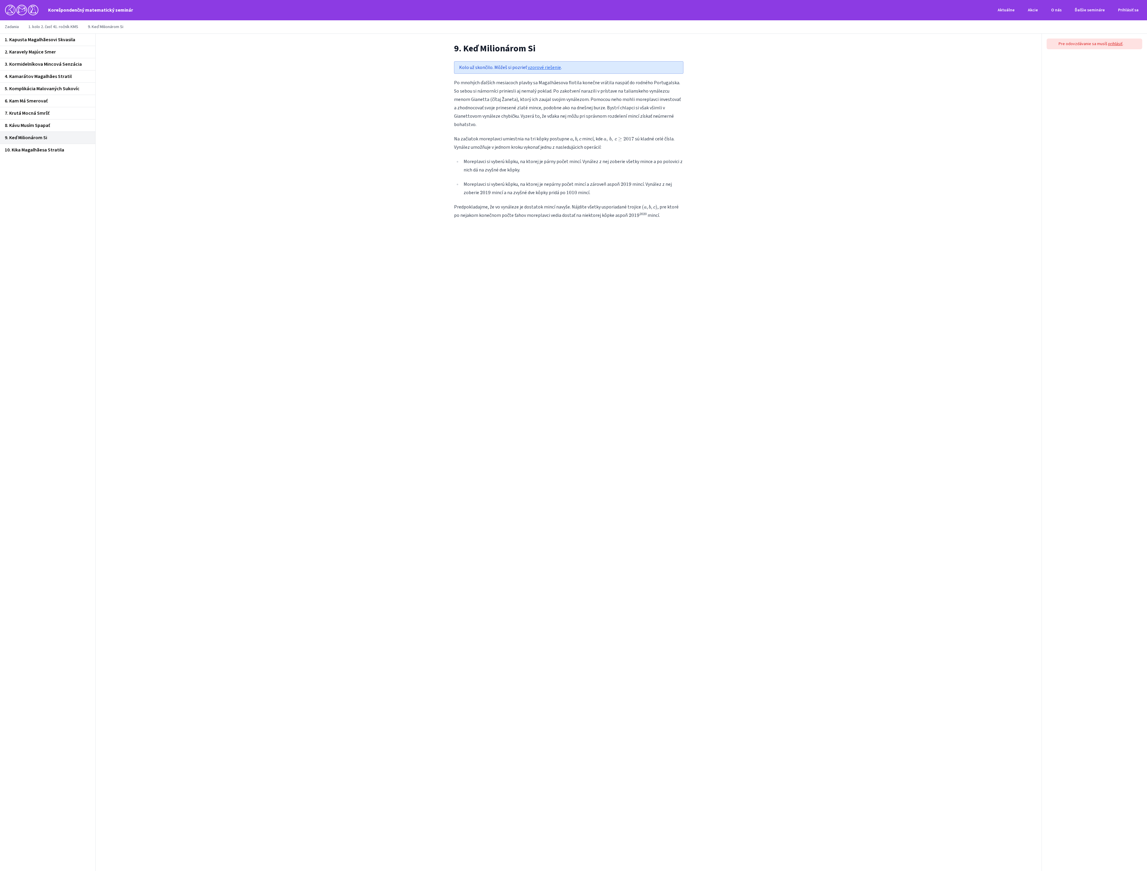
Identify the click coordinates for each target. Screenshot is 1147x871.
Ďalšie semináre (1090, 10)
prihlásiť (1115, 44)
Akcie (1033, 10)
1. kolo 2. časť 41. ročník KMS (53, 27)
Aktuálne (1006, 10)
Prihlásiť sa (1128, 10)
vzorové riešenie (544, 67)
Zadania (12, 27)
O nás (1056, 10)
